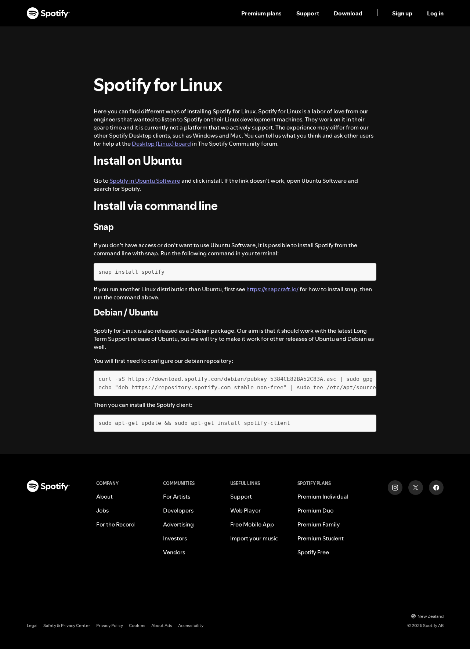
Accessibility (190, 625)
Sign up (402, 13)
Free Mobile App (252, 524)
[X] (415, 487)
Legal (32, 625)
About (104, 496)
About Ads (161, 625)
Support (307, 13)
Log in (435, 13)
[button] (262, 13)
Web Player (245, 510)
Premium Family (318, 524)
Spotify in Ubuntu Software (144, 180)
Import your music (254, 538)
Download (348, 13)
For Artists (176, 496)
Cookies (137, 625)
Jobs (102, 510)
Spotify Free (313, 552)
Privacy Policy (109, 625)
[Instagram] (395, 487)
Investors (175, 538)
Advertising (178, 524)
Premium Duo (315, 510)
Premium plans (261, 13)
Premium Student (320, 538)
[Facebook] (436, 487)
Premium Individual (322, 496)
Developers (178, 510)
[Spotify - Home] (48, 13)
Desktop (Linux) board (161, 143)
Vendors (174, 552)
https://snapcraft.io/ (272, 289)
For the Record (115, 524)
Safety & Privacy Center (66, 625)
